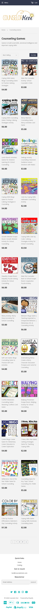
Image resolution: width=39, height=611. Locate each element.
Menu (6, 3)
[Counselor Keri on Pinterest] (19, 592)
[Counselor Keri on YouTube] (26, 592)
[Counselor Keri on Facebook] (15, 592)
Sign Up (33, 582)
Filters (33, 55)
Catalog (19, 565)
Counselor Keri (13, 598)
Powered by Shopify (26, 598)
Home (3, 30)
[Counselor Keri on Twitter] (11, 592)
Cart (35, 3)
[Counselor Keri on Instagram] (23, 592)
